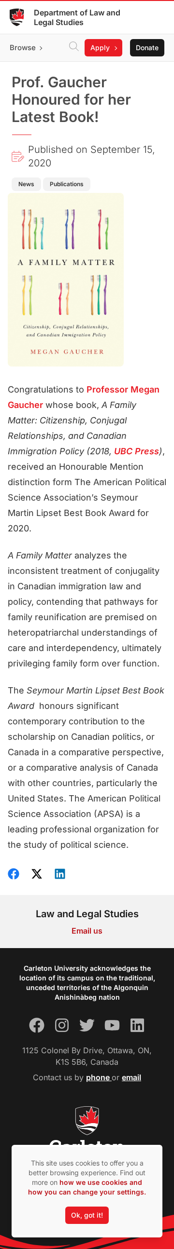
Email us (87, 931)
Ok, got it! (87, 1215)
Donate (147, 47)
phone (99, 1077)
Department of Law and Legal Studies (77, 17)
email (131, 1077)
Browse (23, 47)
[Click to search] (74, 47)
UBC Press (136, 451)
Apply (100, 47)
